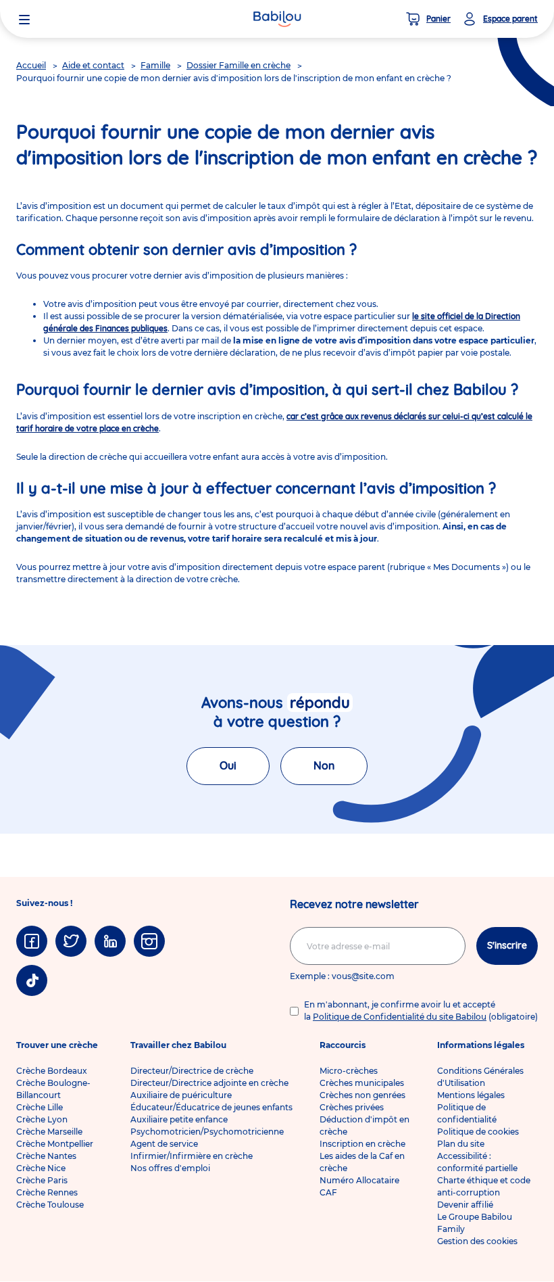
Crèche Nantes (46, 1156)
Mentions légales (471, 1095)
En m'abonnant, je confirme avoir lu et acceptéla (421, 1010)
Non (323, 765)
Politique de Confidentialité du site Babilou (399, 1017)
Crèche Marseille (49, 1131)
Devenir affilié (465, 1205)
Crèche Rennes (47, 1192)
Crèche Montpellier (54, 1144)
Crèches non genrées (362, 1095)
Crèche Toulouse (50, 1205)
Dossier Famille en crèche (238, 65)
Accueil (31, 65)
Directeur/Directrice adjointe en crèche (209, 1083)
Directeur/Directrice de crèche (191, 1071)
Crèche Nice (41, 1168)
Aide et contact (93, 65)
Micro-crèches (349, 1071)
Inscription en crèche (362, 1144)
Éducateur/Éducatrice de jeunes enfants (211, 1107)
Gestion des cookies (477, 1241)
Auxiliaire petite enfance (179, 1119)
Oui (228, 765)
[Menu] (24, 19)
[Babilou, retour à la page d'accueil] (277, 19)
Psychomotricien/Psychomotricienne (207, 1131)
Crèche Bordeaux (51, 1071)
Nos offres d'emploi (170, 1168)
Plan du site (460, 1144)
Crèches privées (352, 1107)
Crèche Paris (42, 1180)
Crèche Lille (39, 1107)
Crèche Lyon (42, 1119)
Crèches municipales (362, 1083)
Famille (155, 65)
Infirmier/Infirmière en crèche (191, 1156)
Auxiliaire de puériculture (181, 1095)
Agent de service (164, 1144)
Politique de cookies (478, 1131)
